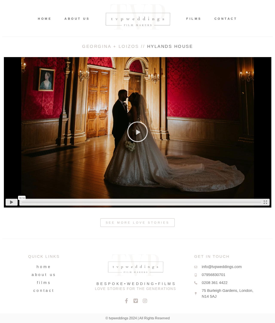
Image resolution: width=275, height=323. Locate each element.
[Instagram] (144, 300)
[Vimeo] (135, 300)
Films (194, 18)
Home (45, 18)
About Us (77, 18)
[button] (137, 132)
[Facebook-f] (126, 300)
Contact (225, 18)
